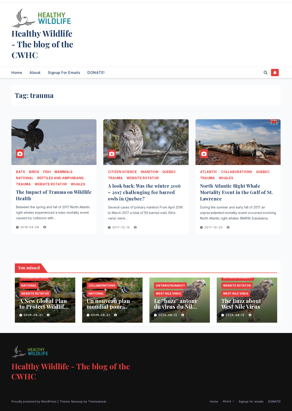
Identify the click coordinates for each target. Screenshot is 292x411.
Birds (34, 172)
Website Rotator (51, 184)
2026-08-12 (168, 315)
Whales (78, 184)
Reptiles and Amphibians (60, 178)
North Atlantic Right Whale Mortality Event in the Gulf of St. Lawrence (236, 192)
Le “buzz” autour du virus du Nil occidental (175, 306)
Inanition (149, 172)
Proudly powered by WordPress (34, 401)
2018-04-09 (30, 227)
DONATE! (96, 72)
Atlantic (208, 172)
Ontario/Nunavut (170, 285)
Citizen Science (122, 172)
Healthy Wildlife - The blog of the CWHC (42, 44)
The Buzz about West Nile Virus (241, 303)
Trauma (23, 184)
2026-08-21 (34, 315)
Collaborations (236, 172)
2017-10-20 (214, 227)
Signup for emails (64, 72)
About (35, 72)
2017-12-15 (121, 227)
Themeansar (97, 401)
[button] (265, 72)
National (24, 178)
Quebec (169, 172)
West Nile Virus (168, 293)
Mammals (64, 172)
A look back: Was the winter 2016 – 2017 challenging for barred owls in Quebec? (144, 192)
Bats (20, 172)
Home (16, 72)
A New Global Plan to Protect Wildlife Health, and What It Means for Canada (44, 309)
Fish (47, 172)
